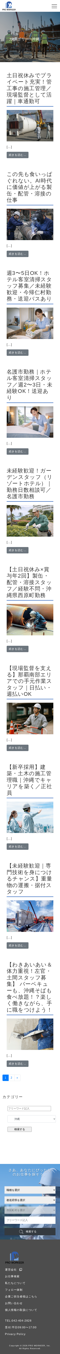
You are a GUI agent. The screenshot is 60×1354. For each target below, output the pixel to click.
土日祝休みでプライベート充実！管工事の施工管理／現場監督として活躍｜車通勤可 (29, 88)
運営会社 (11, 1269)
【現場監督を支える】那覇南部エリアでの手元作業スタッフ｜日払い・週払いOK (29, 681)
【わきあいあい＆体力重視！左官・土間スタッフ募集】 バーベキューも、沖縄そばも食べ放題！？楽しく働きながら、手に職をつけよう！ (29, 987)
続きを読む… (19, 154)
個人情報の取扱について (21, 1309)
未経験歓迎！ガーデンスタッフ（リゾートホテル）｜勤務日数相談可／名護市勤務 (30, 484)
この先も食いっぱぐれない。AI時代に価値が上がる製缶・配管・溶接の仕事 (29, 187)
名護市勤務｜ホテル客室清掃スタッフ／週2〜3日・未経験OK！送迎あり (29, 385)
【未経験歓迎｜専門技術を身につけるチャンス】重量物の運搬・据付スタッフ (29, 879)
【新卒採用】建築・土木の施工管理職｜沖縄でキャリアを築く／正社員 (29, 780)
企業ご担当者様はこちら (21, 1296)
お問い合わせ (14, 1303)
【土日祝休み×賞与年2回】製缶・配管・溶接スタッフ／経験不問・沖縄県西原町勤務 (29, 582)
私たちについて (15, 1283)
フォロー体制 (14, 1289)
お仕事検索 (12, 1276)
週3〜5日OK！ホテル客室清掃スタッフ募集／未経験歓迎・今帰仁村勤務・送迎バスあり (29, 286)
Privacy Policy (15, 1334)
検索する (31, 1231)
